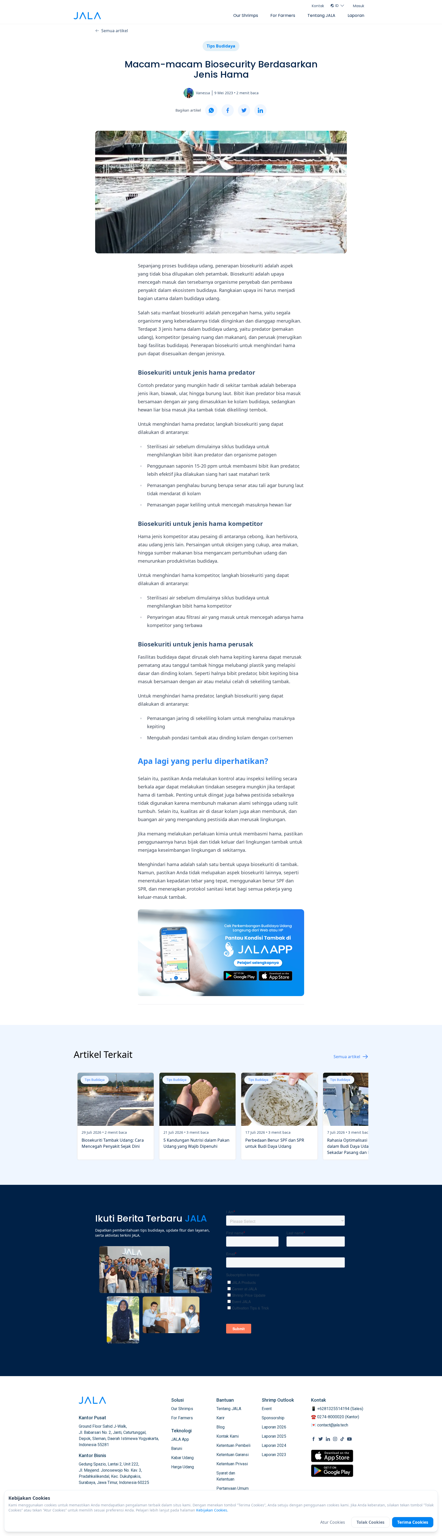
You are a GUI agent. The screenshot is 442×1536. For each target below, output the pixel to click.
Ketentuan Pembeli (233, 1445)
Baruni (176, 1448)
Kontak (318, 5)
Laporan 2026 (274, 1427)
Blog (220, 1427)
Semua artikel (114, 30)
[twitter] (244, 110)
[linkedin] (260, 110)
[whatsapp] (211, 110)
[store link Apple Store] (332, 1456)
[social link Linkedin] (327, 1439)
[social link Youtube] (349, 1439)
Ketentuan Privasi (232, 1463)
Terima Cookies (412, 1522)
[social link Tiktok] (342, 1439)
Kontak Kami (227, 1436)
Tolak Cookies (370, 1522)
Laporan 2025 (274, 1436)
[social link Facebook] (313, 1439)
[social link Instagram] (335, 1439)
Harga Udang (182, 1466)
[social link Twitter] (320, 1439)
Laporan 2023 (274, 1454)
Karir (220, 1417)
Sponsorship (273, 1417)
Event (267, 1408)
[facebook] (228, 110)
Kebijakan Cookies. (212, 1510)
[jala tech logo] (87, 15)
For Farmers (282, 15)
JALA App (180, 1439)
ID (337, 5)
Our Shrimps (245, 15)
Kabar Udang (182, 1457)
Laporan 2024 (274, 1445)
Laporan (356, 15)
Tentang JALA (321, 15)
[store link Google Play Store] (332, 1470)
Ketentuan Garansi (232, 1454)
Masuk (358, 5)
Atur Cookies (332, 1522)
